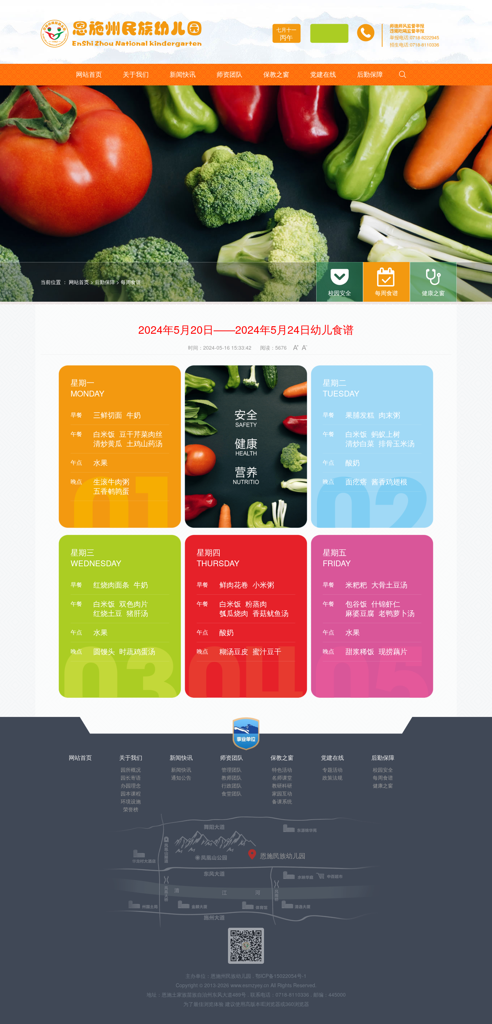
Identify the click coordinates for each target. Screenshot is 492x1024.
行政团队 (232, 785)
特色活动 (282, 769)
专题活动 (332, 769)
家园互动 (282, 793)
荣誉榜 (130, 809)
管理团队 (232, 769)
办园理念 (131, 785)
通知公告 (181, 777)
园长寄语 (131, 777)
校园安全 (383, 769)
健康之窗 (383, 785)
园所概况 (131, 769)
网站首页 (79, 281)
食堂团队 (232, 793)
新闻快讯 (181, 769)
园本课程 (131, 793)
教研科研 (282, 785)
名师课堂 (282, 777)
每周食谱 (131, 281)
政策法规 (332, 777)
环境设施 (131, 801)
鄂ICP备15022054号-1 (281, 975)
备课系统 (282, 801)
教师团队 (232, 777)
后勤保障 (105, 281)
